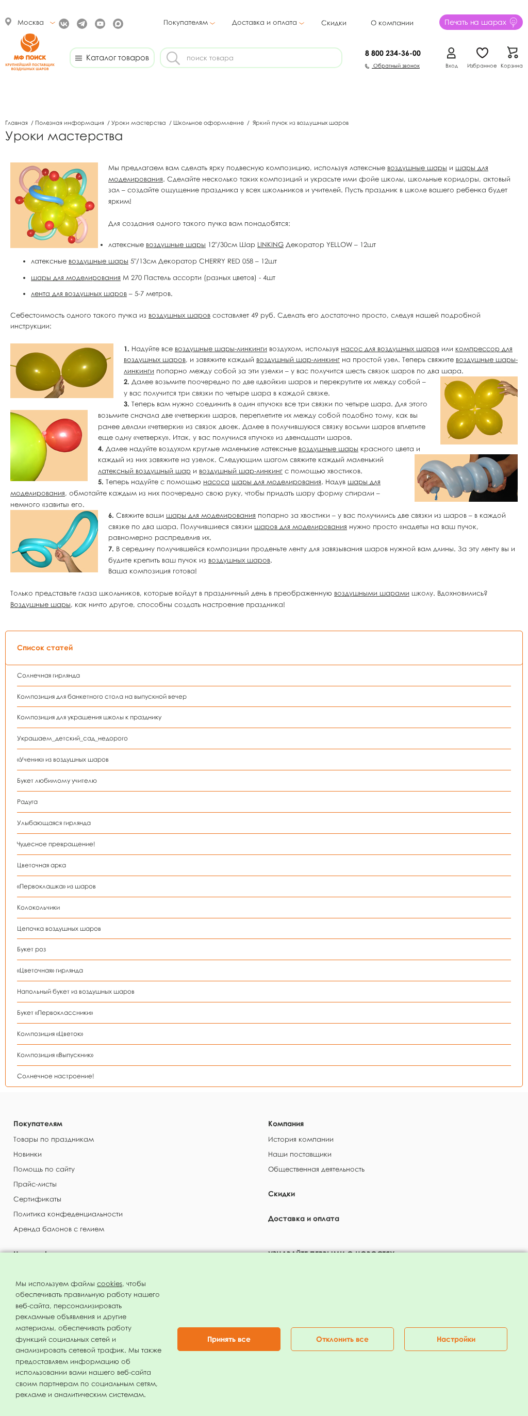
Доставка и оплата (264, 22)
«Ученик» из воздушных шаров (63, 759)
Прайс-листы (35, 1184)
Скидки (333, 23)
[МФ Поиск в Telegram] (80, 22)
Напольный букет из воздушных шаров (76, 991)
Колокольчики (38, 907)
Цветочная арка (41, 865)
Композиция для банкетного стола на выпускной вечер (102, 696)
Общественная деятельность (316, 1169)
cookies (109, 1283)
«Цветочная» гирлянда (50, 970)
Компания (286, 1123)
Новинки (27, 1154)
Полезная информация (70, 122)
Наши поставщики (300, 1154)
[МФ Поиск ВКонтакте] (62, 22)
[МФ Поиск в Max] (116, 22)
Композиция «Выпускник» (55, 1055)
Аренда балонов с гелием (58, 1229)
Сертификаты (37, 1199)
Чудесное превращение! (56, 844)
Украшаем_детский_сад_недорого (72, 738)
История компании (301, 1139)
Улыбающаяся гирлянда (54, 823)
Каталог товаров (115, 57)
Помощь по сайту (44, 1169)
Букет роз (31, 949)
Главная (17, 122)
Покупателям (185, 22)
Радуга (27, 801)
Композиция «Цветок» (50, 1034)
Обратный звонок (396, 65)
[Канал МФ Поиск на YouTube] (98, 22)
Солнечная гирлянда (48, 675)
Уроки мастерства (139, 122)
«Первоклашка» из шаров (56, 886)
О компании (392, 23)
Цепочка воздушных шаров (59, 928)
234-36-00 (393, 52)
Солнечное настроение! (55, 1076)
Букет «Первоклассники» (55, 1012)
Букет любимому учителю (57, 780)
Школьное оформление (209, 122)
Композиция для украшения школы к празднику (89, 717)
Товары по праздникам (53, 1139)
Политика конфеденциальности (68, 1214)
